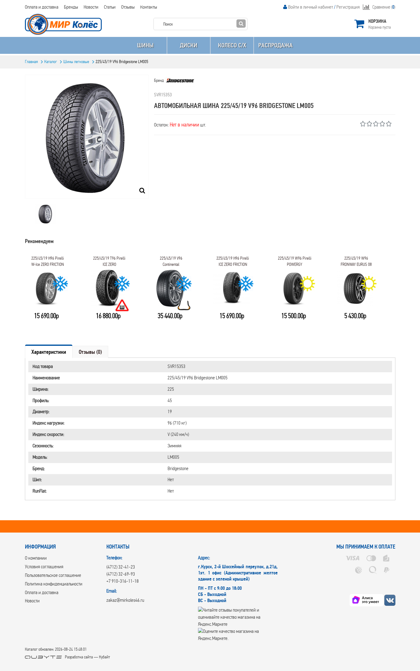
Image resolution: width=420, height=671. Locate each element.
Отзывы (128, 7)
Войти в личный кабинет (310, 7)
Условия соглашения (44, 566)
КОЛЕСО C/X (232, 45)
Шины (145, 45)
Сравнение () (383, 7)
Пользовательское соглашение (53, 575)
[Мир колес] (389, 600)
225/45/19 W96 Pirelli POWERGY (294, 261)
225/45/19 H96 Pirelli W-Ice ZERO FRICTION (47, 261)
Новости (91, 7)
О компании (36, 558)
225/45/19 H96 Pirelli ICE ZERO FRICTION (232, 261)
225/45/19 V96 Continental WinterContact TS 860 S (170, 263)
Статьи (110, 7)
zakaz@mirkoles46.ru (125, 600)
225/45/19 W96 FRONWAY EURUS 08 (356, 261)
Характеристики (48, 352)
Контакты (148, 7)
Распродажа (275, 45)
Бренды (71, 7)
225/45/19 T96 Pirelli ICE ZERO (109, 261)
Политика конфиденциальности (53, 584)
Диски (188, 45)
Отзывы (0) (90, 352)
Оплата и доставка (41, 7)
